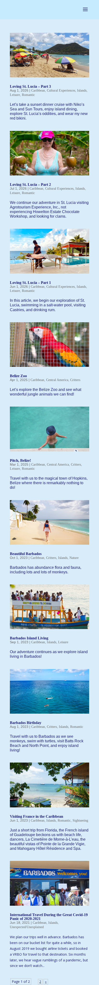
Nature (74, 558)
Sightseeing (80, 820)
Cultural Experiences (61, 90)
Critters (75, 380)
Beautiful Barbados (26, 554)
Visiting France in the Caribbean (36, 816)
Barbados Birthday (25, 723)
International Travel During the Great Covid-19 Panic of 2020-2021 (49, 917)
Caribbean (38, 90)
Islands (82, 90)
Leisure (15, 95)
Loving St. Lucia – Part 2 (30, 184)
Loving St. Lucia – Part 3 (30, 86)
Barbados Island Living (29, 638)
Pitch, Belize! (20, 460)
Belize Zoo (18, 376)
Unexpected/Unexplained (27, 927)
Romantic (28, 95)
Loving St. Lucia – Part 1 (30, 283)
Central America (57, 380)
